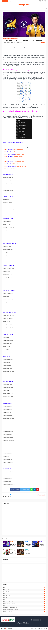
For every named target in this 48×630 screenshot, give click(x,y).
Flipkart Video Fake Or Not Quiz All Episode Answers (42, 544)
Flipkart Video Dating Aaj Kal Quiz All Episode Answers (13, 551)
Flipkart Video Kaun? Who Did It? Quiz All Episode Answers (27, 551)
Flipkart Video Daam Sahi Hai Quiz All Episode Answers (13, 544)
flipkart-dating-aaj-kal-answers (9, 597)
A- (44, 42)
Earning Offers (24, 5)
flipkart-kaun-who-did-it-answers (9, 603)
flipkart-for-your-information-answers (10, 601)
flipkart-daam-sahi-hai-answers (9, 595)
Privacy (38, 628)
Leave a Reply (13, 42)
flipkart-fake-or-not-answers (8, 599)
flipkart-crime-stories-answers (9, 593)
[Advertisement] (12, 573)
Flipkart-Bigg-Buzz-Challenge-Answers (12, 38)
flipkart (4, 38)
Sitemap (45, 628)
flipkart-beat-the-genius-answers (9, 589)
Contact (41, 628)
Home (32, 628)
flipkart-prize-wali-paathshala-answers (10, 609)
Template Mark (10, 628)
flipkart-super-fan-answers (8, 611)
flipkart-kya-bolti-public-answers (9, 605)
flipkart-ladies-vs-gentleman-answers (10, 607)
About (35, 628)
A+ (42, 42)
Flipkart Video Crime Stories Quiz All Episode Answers (27, 544)
